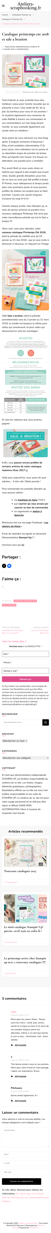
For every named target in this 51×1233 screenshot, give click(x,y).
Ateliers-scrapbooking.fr (25, 5)
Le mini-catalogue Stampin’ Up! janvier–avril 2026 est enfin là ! (23, 929)
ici (27, 470)
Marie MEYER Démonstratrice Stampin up (22, 47)
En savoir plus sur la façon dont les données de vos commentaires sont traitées (25, 1197)
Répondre (20, 1045)
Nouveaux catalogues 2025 (20, 871)
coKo (13, 1011)
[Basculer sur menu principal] (3, 6)
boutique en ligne (28, 500)
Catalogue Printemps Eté (25, 601)
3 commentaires (22, 49)
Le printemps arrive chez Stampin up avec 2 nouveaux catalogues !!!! (25, 960)
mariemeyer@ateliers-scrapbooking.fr (19, 704)
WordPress (34, 1227)
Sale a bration (9, 605)
